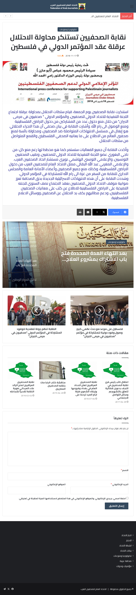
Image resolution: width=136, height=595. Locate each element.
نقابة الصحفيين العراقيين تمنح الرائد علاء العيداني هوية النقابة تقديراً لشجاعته (22, 387)
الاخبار (129, 540)
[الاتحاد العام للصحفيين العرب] (68, 6)
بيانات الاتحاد (126, 550)
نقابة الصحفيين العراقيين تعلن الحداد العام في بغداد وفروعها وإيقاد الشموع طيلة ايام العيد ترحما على (84, 388)
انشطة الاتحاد (125, 545)
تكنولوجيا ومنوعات (68, 29)
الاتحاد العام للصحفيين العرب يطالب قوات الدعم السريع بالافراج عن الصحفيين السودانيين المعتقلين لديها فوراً (60, 16)
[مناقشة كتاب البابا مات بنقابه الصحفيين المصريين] (52, 370)
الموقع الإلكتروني (56, 484)
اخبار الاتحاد (126, 535)
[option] (68, 254)
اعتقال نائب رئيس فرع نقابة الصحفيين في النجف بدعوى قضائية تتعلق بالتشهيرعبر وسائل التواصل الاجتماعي (116, 390)
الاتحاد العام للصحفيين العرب (93, 589)
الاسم (124, 470)
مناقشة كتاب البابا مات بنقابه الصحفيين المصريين (53, 385)
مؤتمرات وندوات (124, 566)
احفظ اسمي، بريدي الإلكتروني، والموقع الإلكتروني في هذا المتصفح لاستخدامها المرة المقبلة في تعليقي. (72, 498)
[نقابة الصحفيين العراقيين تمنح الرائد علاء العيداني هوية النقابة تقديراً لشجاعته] (21, 370)
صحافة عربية (126, 561)
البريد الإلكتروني (119, 484)
